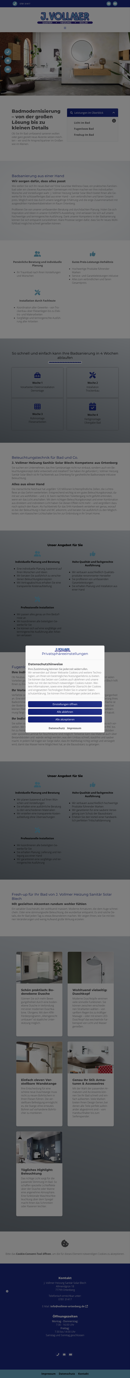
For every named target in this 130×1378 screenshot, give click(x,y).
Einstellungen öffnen (65, 704)
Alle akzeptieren (65, 719)
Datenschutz (57, 728)
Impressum (74, 728)
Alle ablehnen (65, 712)
